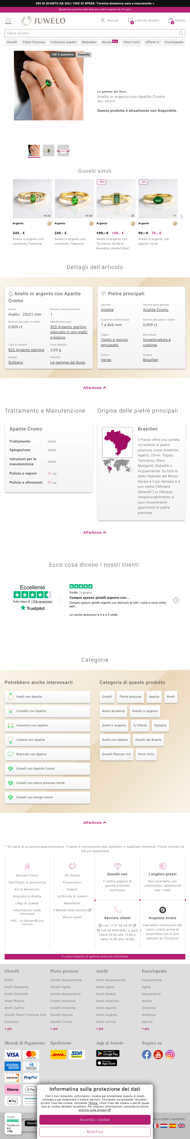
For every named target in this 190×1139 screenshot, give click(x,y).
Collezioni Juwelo (63, 42)
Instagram (170, 1054)
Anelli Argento (106, 1015)
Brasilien (150, 360)
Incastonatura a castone (157, 342)
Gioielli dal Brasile (148, 740)
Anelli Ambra (105, 994)
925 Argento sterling (26, 350)
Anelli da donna (113, 711)
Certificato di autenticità (27, 882)
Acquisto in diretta (27, 896)
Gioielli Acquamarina (66, 980)
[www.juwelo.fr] (155, 1126)
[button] (8, 21)
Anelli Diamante (16, 987)
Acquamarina (152, 980)
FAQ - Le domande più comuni (27, 923)
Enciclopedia (174, 42)
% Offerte (140, 725)
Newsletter (72, 903)
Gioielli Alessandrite (66, 994)
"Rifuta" (93, 1103)
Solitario (15, 362)
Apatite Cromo (156, 310)
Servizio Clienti (27, 875)
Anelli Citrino (106, 1022)
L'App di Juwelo (27, 903)
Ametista (149, 1015)
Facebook (146, 1054)
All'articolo (92, 388)
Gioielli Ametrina (63, 1008)
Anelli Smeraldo (16, 994)
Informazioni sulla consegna (27, 912)
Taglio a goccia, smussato (115, 342)
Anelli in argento (114, 725)
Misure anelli (72, 917)
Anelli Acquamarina (111, 980)
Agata (146, 987)
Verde (106, 360)
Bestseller (89, 42)
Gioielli (12, 42)
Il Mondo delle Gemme (70, 910)
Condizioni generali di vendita (26, 1119)
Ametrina (149, 1008)
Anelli (171, 697)
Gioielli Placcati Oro (116, 754)
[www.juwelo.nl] (163, 1126)
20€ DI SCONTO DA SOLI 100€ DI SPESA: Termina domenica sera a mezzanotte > (95, 4)
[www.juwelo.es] (172, 1126)
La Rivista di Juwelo (72, 896)
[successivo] (180, 216)
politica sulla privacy (93, 1110)
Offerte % (152, 42)
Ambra (147, 1001)
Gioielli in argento (145, 711)
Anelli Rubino (15, 1001)
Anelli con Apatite (115, 740)
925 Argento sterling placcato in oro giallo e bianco (69, 332)
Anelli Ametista (107, 1001)
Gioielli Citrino (61, 1022)
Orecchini (12, 1022)
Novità (109, 42)
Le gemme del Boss (68, 362)
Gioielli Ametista (63, 1001)
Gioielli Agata (61, 987)
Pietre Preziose (34, 42)
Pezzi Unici (132, 42)
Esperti (72, 889)
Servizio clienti (117, 918)
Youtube (158, 1054)
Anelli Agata (105, 987)
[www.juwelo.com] (181, 1126)
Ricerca (181, 33)
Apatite (107, 310)
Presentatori (72, 882)
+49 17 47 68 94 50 (117, 926)
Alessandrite (151, 994)
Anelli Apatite (106, 1008)
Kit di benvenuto (27, 889)
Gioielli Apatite (62, 1015)
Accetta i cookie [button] (95, 1120)
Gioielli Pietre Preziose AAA (25, 1015)
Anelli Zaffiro (14, 1008)
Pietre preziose (131, 697)
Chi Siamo (72, 875)
